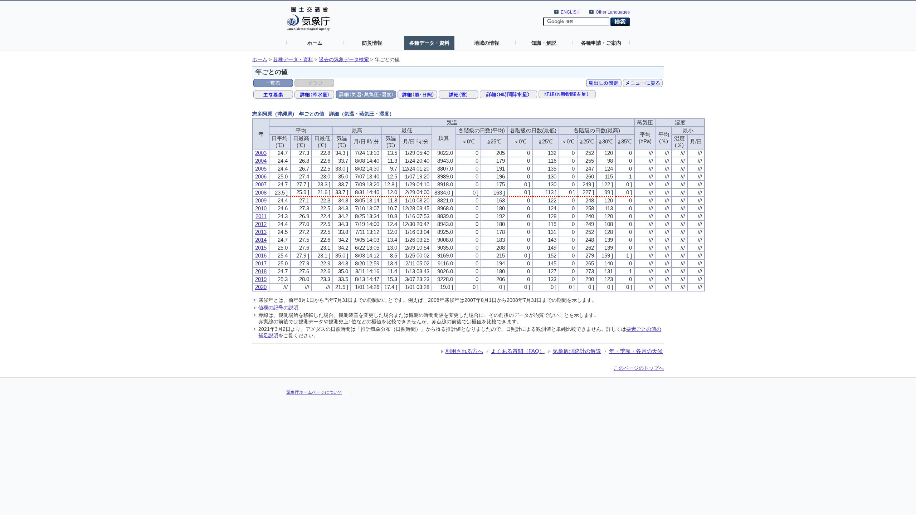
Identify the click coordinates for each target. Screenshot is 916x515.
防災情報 (372, 43)
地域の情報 (486, 43)
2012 (261, 224)
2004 (261, 161)
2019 (261, 279)
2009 (261, 200)
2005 (261, 169)
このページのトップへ (639, 368)
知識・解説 (543, 43)
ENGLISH (570, 12)
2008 (261, 193)
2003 (261, 153)
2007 (261, 184)
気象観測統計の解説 (577, 351)
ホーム (314, 43)
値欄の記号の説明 (278, 307)
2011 (261, 216)
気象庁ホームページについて (314, 392)
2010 (261, 208)
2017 (261, 263)
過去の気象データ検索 (344, 59)
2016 (261, 255)
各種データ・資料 (429, 43)
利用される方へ (464, 351)
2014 (261, 240)
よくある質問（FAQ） (518, 351)
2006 (261, 176)
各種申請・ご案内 (601, 43)
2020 (261, 287)
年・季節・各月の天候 (636, 351)
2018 (261, 271)
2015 (261, 248)
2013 (261, 232)
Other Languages (613, 12)
